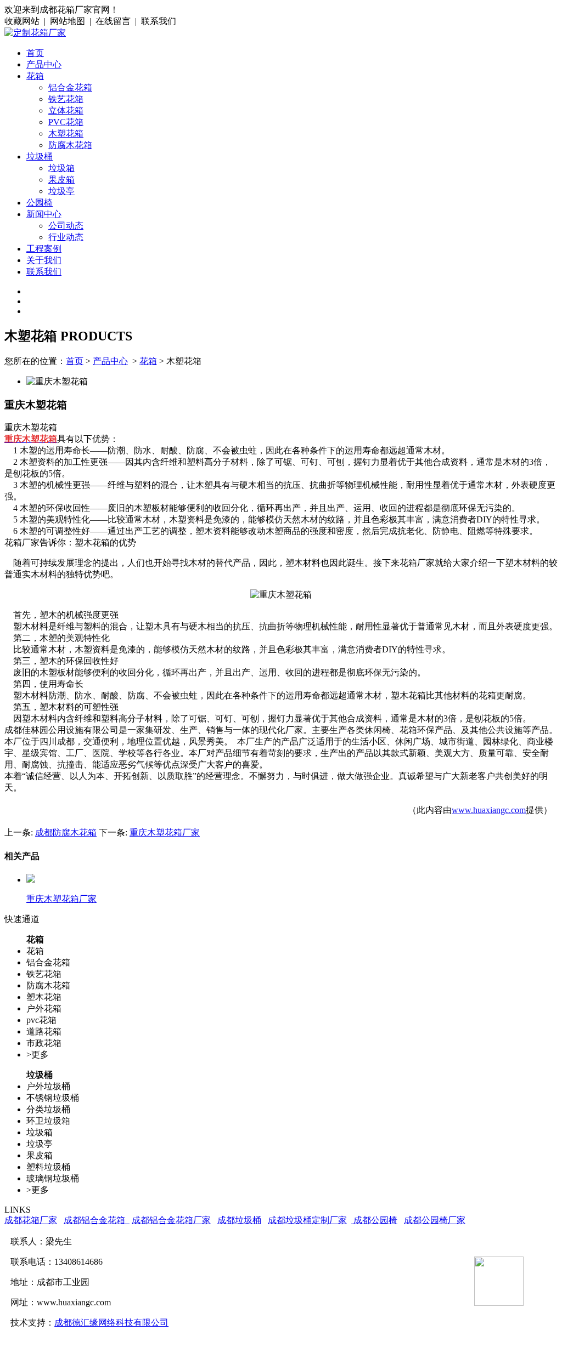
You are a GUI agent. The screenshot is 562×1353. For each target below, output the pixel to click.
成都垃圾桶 (239, 1220)
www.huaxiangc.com (489, 810)
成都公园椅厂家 (434, 1220)
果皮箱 (61, 179)
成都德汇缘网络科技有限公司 (111, 1322)
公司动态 (65, 225)
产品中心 (43, 64)
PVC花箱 (65, 122)
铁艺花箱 (65, 99)
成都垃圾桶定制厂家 (307, 1220)
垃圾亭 (61, 191)
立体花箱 (65, 110)
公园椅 (39, 202)
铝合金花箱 (70, 87)
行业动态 (65, 237)
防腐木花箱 (70, 145)
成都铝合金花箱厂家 (171, 1220)
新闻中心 (43, 214)
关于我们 (43, 260)
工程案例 (43, 248)
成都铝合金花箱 (97, 1220)
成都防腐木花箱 (66, 832)
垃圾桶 (39, 156)
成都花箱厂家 (30, 1220)
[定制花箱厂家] (35, 32)
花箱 (35, 76)
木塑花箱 (65, 133)
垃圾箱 (61, 168)
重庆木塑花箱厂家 (165, 832)
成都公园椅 (374, 1220)
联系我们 (43, 271)
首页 (35, 53)
